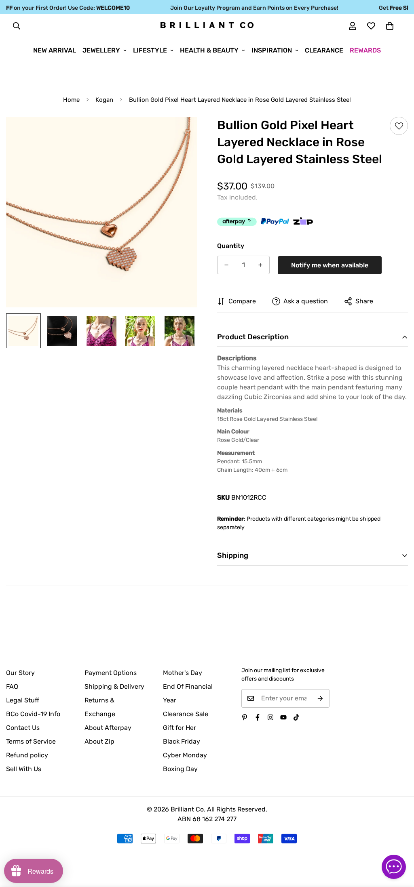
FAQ (12, 686)
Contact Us (23, 727)
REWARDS (365, 50)
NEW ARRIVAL (54, 50)
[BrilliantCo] (207, 25)
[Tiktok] (296, 717)
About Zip (99, 741)
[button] (389, 26)
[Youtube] (283, 717)
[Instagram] (270, 717)
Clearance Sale (185, 714)
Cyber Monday (185, 755)
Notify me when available (329, 265)
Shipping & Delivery (114, 686)
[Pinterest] (244, 717)
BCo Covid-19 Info (33, 714)
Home (71, 99)
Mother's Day (182, 673)
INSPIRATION (271, 50)
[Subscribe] (320, 698)
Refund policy (27, 755)
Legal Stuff (22, 700)
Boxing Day (180, 769)
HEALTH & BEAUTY (209, 50)
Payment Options (110, 673)
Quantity (230, 246)
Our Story (20, 673)
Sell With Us (23, 769)
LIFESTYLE (150, 50)
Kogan (104, 99)
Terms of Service (31, 741)
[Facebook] (257, 717)
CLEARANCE (324, 50)
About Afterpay (107, 727)
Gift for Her (179, 727)
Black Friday (181, 741)
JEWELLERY (101, 50)
